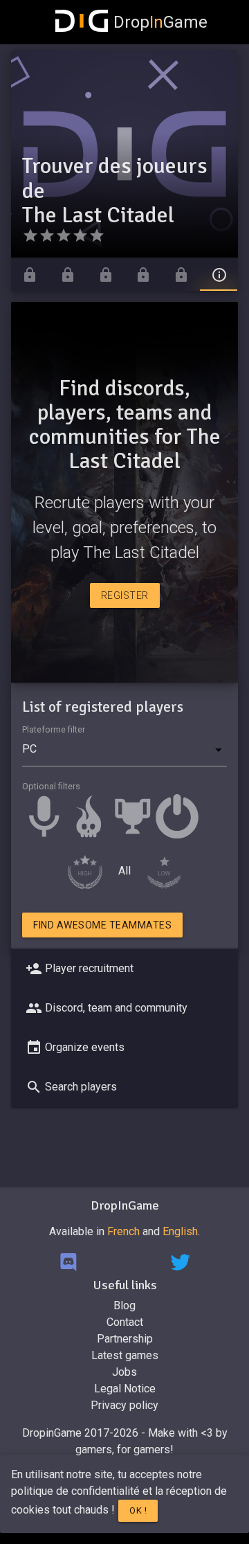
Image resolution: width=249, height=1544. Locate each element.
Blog (124, 1305)
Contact (125, 1322)
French (123, 1231)
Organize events (84, 1047)
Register (125, 595)
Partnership (125, 1338)
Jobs (124, 1372)
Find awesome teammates (102, 925)
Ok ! (138, 1510)
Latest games (124, 1355)
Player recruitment (89, 968)
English (180, 1231)
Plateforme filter (53, 729)
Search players (81, 1086)
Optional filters (51, 786)
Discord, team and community (116, 1007)
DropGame (160, 22)
